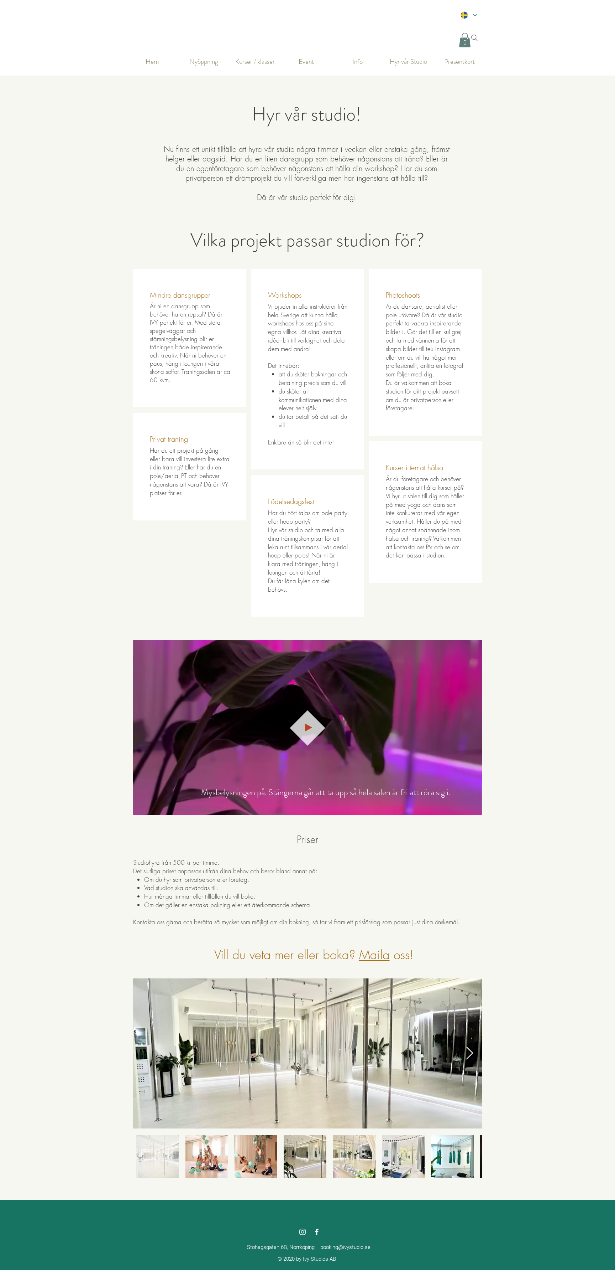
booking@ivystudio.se (345, 1247)
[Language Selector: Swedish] (469, 15)
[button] (465, 40)
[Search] (474, 37)
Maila (374, 954)
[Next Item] (470, 1053)
